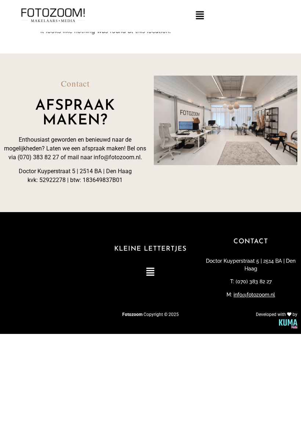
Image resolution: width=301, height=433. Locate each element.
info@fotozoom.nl (254, 295)
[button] (199, 16)
